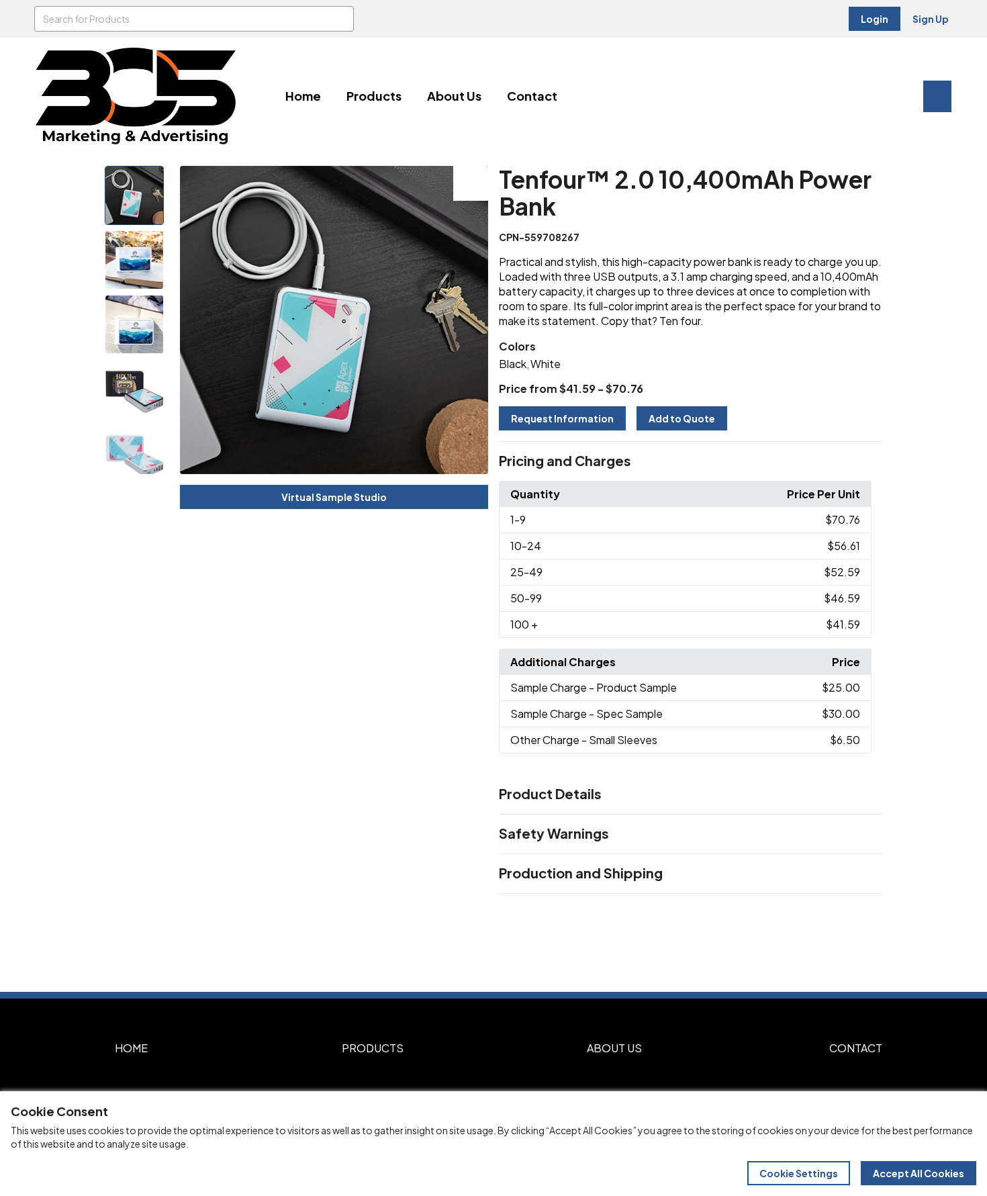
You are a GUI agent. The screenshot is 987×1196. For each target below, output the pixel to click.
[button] (690, 461)
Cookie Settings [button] (798, 1173)
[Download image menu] (471, 183)
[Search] (341, 19)
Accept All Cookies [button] (918, 1173)
